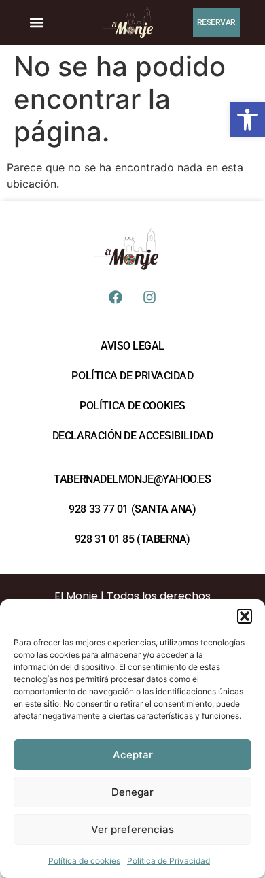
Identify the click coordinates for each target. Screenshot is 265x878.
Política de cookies (84, 861)
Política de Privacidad (168, 861)
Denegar (132, 792)
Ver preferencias (132, 829)
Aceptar (133, 754)
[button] (247, 119)
